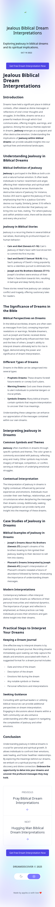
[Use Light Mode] (34, 876)
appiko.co (26, 892)
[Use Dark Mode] (21, 876)
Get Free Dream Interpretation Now (27, 65)
